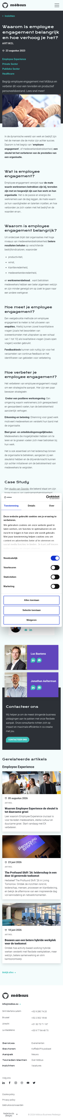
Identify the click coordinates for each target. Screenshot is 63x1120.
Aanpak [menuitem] (7, 1054)
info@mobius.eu (10, 1004)
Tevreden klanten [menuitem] (14, 1060)
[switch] (55, 567)
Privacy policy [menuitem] (8, 1100)
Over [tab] (51, 505)
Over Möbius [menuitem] (37, 1060)
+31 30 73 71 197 (39, 1024)
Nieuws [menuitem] (35, 1054)
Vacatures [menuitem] (36, 1065)
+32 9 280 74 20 (39, 1011)
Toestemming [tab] (11, 505)
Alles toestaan (31, 600)
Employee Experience (14, 59)
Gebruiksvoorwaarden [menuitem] (12, 1105)
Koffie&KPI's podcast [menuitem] (41, 1049)
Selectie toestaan (31, 610)
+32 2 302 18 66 (39, 1018)
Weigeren (31, 620)
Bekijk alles (8, 972)
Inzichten (10, 16)
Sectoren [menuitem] (9, 1048)
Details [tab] (31, 505)
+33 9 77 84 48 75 (39, 1030)
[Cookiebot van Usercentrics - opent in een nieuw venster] (46, 497)
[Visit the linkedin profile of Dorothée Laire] (31, 630)
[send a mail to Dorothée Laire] (26, 630)
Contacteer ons (17, 739)
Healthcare (8, 73)
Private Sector (10, 64)
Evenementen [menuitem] (37, 1043)
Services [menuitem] (8, 1043)
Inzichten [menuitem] (8, 1065)
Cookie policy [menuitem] (8, 1094)
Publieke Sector (11, 68)
